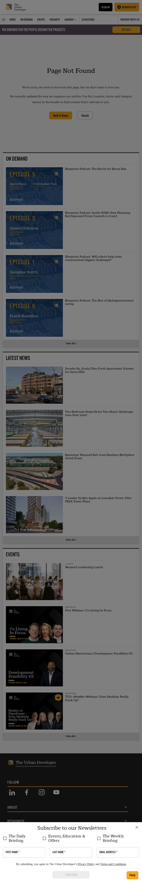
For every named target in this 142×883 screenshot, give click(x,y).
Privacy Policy (86, 864)
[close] (137, 827)
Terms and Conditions (113, 864)
